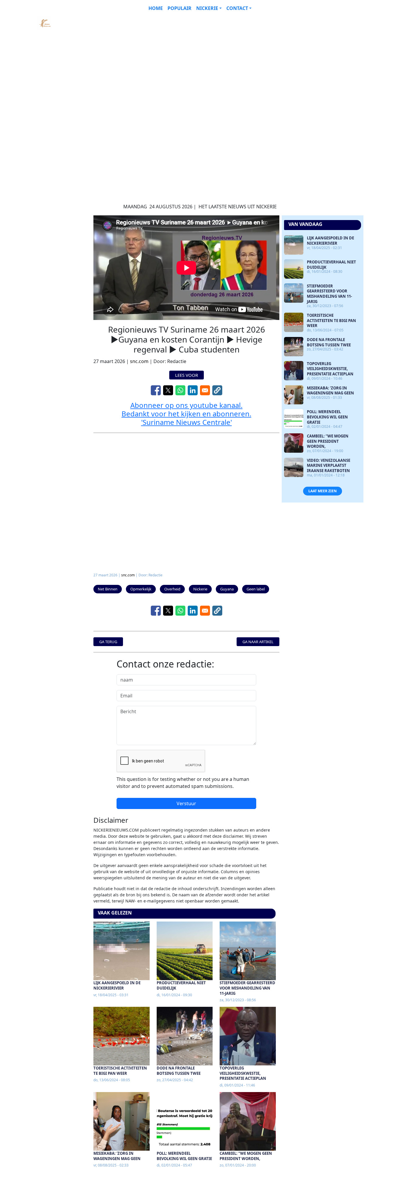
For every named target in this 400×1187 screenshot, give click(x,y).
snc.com (139, 361)
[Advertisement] (186, 57)
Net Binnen (107, 589)
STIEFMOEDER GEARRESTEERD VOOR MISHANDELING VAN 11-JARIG (247, 988)
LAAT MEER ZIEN (322, 490)
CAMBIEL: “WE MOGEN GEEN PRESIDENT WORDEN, (246, 1156)
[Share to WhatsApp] (180, 390)
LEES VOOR (186, 375)
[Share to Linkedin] (193, 390)
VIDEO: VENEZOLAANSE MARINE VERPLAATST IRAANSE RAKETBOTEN (328, 465)
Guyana (227, 589)
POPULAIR (179, 8)
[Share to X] (168, 390)
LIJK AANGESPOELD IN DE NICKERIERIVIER (117, 985)
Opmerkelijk (140, 589)
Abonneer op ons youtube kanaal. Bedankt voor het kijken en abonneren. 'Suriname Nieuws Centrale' (186, 413)
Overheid (172, 589)
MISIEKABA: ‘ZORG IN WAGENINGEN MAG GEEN (117, 1156)
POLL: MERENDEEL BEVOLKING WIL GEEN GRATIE (184, 1156)
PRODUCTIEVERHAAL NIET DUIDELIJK (181, 985)
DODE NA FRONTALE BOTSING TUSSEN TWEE (179, 1070)
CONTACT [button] (237, 8)
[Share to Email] (205, 390)
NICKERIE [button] (207, 8)
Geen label (256, 589)
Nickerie (200, 589)
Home (155, 8)
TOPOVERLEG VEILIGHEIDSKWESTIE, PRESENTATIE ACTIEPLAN (243, 1073)
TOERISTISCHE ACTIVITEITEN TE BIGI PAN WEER (120, 1070)
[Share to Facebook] (156, 390)
